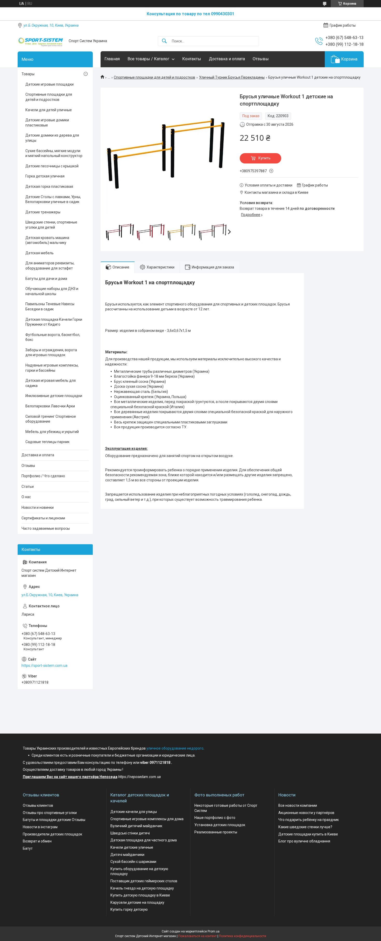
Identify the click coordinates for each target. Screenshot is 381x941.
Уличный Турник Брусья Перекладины (232, 77)
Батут (28, 848)
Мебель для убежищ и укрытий (52, 432)
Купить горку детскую (129, 909)
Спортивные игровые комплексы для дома (147, 819)
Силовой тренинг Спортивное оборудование (50, 419)
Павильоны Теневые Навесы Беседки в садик (49, 306)
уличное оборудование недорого (174, 748)
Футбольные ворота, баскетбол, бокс (52, 337)
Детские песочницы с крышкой (52, 166)
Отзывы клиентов (38, 805)
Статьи (28, 486)
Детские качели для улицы (133, 812)
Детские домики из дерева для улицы (52, 138)
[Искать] (164, 41)
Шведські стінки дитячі (130, 833)
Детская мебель (39, 253)
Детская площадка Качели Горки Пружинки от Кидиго (53, 322)
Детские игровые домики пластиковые (47, 122)
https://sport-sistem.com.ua (44, 665)
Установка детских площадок (219, 825)
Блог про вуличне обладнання (304, 841)
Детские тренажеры (42, 212)
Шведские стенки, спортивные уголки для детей (51, 224)
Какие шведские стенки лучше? (305, 827)
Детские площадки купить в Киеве (308, 834)
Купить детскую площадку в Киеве (140, 895)
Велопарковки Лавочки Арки (50, 406)
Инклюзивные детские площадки (53, 396)
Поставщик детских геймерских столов (143, 881)
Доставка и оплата (227, 58)
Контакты (191, 58)
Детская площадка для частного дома (143, 840)
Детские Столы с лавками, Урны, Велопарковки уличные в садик (53, 199)
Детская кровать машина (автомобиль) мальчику (47, 240)
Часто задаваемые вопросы (46, 528)
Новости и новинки (38, 507)
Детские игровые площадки (49, 84)
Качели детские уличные (131, 847)
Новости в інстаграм (40, 827)
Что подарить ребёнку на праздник (308, 820)
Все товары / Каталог (148, 58)
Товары (28, 74)
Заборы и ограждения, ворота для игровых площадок (51, 352)
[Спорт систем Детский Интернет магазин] (41, 41)
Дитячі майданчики (127, 855)
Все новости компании (297, 805)
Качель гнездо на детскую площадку (142, 888)
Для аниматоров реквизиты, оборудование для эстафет (49, 265)
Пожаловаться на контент (197, 936)
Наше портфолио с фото (214, 818)
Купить (264, 158)
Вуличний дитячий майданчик (136, 826)
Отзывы (261, 58)
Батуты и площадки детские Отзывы (54, 820)
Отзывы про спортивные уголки (50, 813)
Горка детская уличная (45, 176)
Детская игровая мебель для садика (50, 383)
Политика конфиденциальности (242, 936)
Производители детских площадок (52, 834)
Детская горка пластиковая (49, 186)
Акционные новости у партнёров (306, 813)
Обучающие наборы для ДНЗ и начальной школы (51, 291)
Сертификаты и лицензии (43, 518)
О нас (26, 497)
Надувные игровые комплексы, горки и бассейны (52, 367)
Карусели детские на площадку (137, 902)
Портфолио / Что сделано (43, 476)
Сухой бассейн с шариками (133, 862)
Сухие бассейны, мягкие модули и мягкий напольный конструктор (53, 153)
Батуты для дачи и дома (46, 279)
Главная (112, 58)
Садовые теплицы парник (47, 442)
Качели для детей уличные (48, 110)
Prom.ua (214, 931)
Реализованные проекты (215, 832)
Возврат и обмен (37, 841)
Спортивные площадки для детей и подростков (154, 77)
